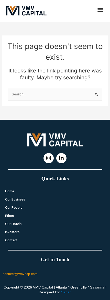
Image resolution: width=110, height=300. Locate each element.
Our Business (15, 199)
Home (9, 191)
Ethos (9, 216)
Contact (11, 240)
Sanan (66, 292)
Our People (13, 207)
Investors (12, 232)
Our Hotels (13, 224)
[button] (100, 9)
